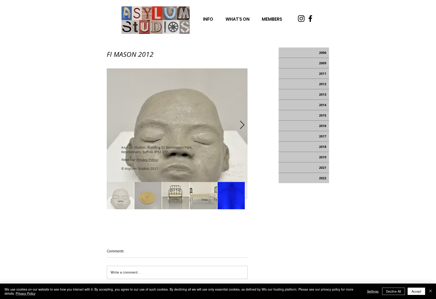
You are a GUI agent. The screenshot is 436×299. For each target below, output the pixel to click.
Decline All (393, 291)
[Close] (430, 291)
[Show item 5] (231, 195)
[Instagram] (301, 18)
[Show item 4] (203, 195)
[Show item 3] (175, 195)
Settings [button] (373, 291)
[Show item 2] (148, 195)
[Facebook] (310, 18)
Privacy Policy (147, 159)
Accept (416, 291)
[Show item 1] (120, 195)
